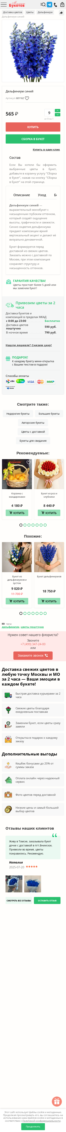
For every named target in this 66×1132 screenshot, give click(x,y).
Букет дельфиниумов (49, 576)
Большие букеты (49, 413)
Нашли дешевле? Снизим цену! (29, 345)
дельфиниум (10, 627)
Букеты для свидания (33, 440)
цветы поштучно (32, 627)
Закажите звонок (30, 655)
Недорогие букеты (18, 413)
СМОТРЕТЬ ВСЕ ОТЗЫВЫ (19, 900)
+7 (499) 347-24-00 (33, 644)
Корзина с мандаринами (17, 495)
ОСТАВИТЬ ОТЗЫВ (47, 900)
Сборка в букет (33, 139)
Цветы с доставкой (33, 431)
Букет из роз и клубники (49, 495)
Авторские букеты (33, 422)
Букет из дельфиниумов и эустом (17, 580)
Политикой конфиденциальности (41, 1120)
